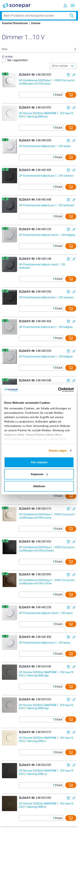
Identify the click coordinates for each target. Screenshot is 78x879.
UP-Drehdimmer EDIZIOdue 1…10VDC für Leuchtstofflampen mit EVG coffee (47, 582)
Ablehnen (39, 486)
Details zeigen (58, 450)
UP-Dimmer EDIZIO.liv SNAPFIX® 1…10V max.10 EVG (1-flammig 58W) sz (46, 772)
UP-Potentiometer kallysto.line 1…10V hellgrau (46, 356)
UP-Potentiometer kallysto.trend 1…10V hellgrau (47, 234)
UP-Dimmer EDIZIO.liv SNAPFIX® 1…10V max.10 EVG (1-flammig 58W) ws (46, 115)
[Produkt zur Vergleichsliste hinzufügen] (68, 75)
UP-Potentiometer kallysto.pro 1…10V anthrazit (46, 205)
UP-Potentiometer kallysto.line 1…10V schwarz (46, 297)
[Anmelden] (65, 5)
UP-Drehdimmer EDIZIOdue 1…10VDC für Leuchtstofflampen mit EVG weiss (47, 82)
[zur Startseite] (19, 5)
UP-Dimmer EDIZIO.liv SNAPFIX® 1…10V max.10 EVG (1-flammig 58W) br (46, 805)
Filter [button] (5, 49)
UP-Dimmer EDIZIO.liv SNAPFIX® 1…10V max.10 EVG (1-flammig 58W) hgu (46, 707)
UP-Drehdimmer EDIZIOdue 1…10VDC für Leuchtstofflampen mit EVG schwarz (47, 549)
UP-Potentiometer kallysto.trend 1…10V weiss (46, 613)
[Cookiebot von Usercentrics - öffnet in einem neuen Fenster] (58, 389)
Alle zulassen (39, 462)
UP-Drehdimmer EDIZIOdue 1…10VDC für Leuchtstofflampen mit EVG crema (47, 516)
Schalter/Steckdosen (15, 23)
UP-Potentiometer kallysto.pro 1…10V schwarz (46, 175)
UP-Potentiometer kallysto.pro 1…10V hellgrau (46, 327)
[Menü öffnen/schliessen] (72, 5)
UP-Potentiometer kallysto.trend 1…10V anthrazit (42, 266)
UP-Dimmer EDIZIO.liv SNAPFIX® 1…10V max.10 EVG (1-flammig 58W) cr (46, 739)
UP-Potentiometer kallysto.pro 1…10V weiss (44, 642)
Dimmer (36, 23)
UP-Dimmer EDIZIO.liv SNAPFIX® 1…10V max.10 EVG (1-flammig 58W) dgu (46, 674)
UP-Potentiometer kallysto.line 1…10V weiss (44, 146)
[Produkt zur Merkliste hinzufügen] (74, 75)
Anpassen (37, 474)
